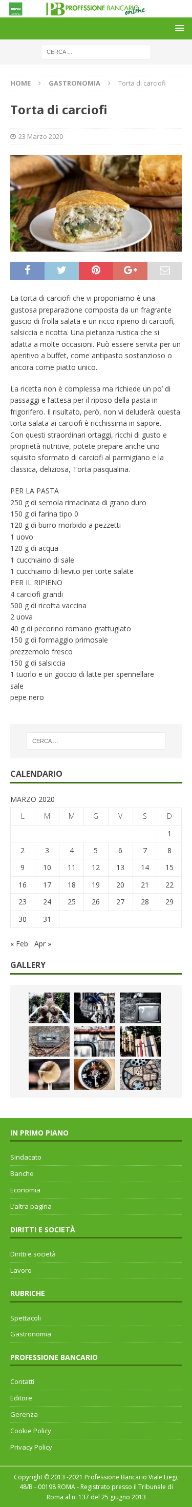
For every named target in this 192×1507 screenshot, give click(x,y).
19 (96, 885)
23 (22, 901)
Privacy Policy (31, 1447)
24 (47, 901)
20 (120, 885)
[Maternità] (49, 1008)
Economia (25, 1189)
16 (22, 885)
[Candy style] (49, 1074)
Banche (22, 1173)
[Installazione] (94, 1041)
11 (72, 867)
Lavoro (21, 1270)
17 (47, 885)
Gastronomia (30, 1333)
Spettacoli (25, 1318)
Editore (21, 1397)
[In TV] (140, 1008)
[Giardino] (140, 1041)
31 (47, 919)
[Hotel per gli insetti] (140, 1074)
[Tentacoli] (94, 1008)
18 (72, 885)
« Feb (19, 943)
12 (96, 867)
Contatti (22, 1381)
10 (47, 867)
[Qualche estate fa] (49, 1041)
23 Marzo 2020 (40, 136)
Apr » (42, 943)
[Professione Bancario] (96, 11)
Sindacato (25, 1157)
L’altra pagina (31, 1206)
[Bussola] (94, 1074)
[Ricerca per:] (96, 51)
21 (145, 885)
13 (120, 867)
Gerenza (24, 1414)
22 (169, 885)
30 (22, 919)
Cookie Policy (30, 1430)
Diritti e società (33, 1253)
